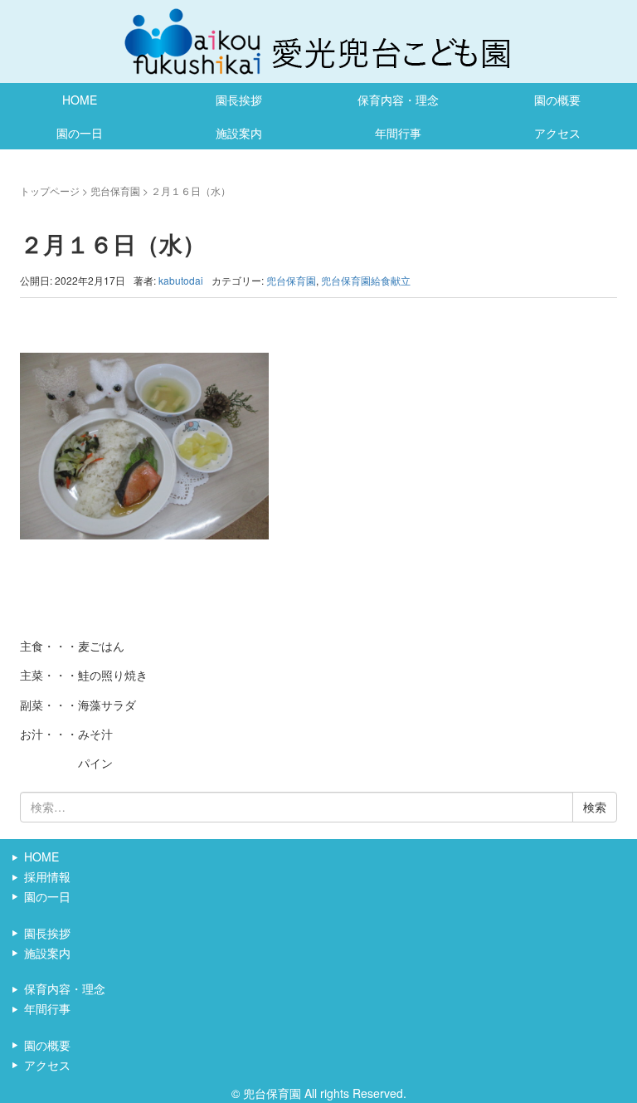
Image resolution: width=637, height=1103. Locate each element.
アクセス (557, 132)
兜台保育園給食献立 (366, 280)
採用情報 (47, 876)
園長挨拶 (239, 99)
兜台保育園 (115, 190)
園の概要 (557, 99)
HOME (79, 99)
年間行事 (398, 132)
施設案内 (239, 132)
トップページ (50, 190)
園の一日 (79, 132)
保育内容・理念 (398, 99)
